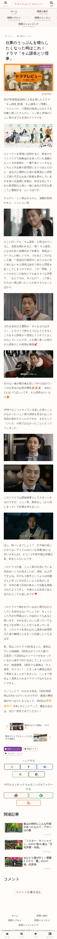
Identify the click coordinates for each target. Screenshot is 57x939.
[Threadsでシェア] (22, 791)
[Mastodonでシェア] (22, 783)
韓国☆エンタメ (14, 749)
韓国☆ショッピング (28, 925)
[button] (37, 774)
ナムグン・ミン (14, 753)
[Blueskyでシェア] (35, 783)
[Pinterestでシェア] (22, 798)
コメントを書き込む (28, 892)
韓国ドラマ (31, 749)
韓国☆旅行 (42, 915)
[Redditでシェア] (35, 791)
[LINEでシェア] (20, 774)
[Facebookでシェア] (28, 767)
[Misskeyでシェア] (47, 783)
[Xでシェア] (12, 767)
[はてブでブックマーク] (45, 767)
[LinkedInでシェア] (35, 798)
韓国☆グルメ (15, 920)
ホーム (15, 915)
